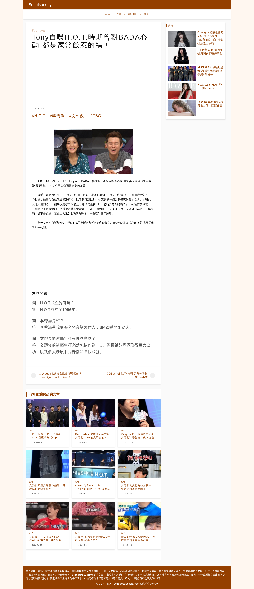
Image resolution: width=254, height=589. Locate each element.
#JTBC (94, 115)
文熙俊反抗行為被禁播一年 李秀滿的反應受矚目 (139, 487)
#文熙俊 (76, 115)
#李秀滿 (57, 115)
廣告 (146, 14)
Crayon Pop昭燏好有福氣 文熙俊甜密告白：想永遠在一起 (139, 436)
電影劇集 (133, 14)
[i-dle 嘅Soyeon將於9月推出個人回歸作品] (182, 108)
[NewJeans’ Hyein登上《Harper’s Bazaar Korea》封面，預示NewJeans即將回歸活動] (182, 91)
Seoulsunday (40, 4)
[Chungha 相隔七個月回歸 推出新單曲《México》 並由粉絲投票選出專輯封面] (182, 39)
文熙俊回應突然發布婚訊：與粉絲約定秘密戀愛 (47, 487)
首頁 (34, 30)
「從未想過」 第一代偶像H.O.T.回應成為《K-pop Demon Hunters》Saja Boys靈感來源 (45, 436)
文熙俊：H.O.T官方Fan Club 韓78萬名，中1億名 (45, 538)
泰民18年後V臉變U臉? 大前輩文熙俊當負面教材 (138, 538)
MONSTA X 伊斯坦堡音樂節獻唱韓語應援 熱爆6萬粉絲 (210, 71)
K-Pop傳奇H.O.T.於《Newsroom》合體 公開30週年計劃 (93, 487)
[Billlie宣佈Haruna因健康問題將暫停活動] (182, 56)
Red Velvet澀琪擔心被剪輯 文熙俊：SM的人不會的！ (93, 436)
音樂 (119, 14)
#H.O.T (38, 115)
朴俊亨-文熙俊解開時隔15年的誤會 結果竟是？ (92, 538)
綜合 (107, 14)
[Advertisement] (93, 75)
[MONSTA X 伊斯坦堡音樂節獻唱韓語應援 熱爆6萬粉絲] (182, 73)
